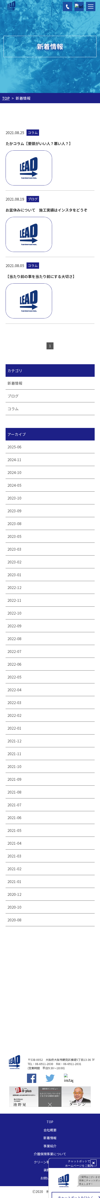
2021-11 (14, 753)
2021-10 (14, 766)
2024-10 (14, 472)
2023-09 (14, 510)
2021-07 (14, 804)
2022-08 (14, 638)
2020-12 (14, 894)
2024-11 (14, 459)
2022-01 (14, 728)
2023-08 (14, 523)
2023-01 (14, 574)
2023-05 (14, 536)
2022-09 (14, 626)
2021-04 (14, 843)
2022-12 (14, 587)
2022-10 (14, 613)
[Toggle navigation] (90, 6)
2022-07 (14, 651)
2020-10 (14, 907)
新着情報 (14, 383)
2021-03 (14, 856)
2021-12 (14, 741)
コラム (12, 408)
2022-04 (14, 689)
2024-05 (14, 485)
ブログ (12, 396)
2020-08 (14, 920)
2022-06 (14, 664)
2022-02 (14, 715)
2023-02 (14, 562)
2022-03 (14, 702)
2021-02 (14, 868)
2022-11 (14, 600)
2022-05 (14, 677)
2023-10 (14, 498)
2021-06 (14, 817)
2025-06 (14, 447)
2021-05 (14, 830)
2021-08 (14, 792)
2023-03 (14, 549)
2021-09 (14, 779)
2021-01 (14, 881)
